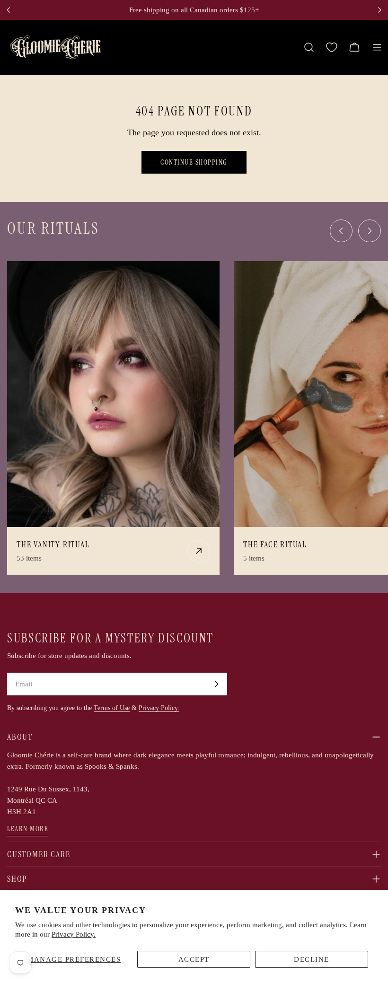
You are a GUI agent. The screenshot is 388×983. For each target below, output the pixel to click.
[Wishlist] (331, 47)
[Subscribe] (216, 684)
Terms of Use (112, 707)
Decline (311, 959)
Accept (194, 959)
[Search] (309, 47)
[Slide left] (341, 230)
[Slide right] (369, 230)
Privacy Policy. (74, 934)
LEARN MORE (27, 829)
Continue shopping (194, 162)
